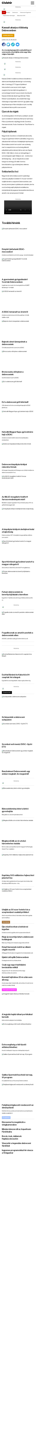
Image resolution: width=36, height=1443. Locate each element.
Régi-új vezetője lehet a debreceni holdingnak (17, 938)
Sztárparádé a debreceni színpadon (13, 718)
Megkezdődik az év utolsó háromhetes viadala (14, 842)
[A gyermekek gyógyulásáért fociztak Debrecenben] (18, 267)
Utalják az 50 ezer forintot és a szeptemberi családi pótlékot (16, 911)
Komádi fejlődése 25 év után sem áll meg (17, 978)
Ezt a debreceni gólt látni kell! (15, 402)
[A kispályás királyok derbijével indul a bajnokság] (18, 517)
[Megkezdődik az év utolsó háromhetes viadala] (18, 829)
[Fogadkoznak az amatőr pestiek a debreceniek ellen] (18, 621)
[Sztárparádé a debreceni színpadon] (18, 705)
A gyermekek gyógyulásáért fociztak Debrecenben (15, 280)
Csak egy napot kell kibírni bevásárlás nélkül (14, 966)
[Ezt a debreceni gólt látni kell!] (18, 390)
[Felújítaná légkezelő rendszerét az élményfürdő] (18, 1093)
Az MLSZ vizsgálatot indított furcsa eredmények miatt (15, 498)
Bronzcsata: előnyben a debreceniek (12, 373)
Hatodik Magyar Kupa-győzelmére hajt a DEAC (17, 433)
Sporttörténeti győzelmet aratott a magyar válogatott (18, 563)
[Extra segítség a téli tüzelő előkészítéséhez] (18, 1032)
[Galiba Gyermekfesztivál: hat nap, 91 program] (18, 1063)
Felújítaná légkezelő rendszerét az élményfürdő (18, 1106)
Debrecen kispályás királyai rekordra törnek (14, 465)
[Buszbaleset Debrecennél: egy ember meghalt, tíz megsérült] (18, 759)
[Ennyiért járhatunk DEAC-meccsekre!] (18, 237)
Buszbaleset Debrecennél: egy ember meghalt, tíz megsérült (16, 772)
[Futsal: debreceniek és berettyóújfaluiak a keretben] (18, 580)
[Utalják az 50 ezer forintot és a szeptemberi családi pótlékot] (18, 897)
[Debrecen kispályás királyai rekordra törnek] (18, 452)
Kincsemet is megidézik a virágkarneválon (13, 1123)
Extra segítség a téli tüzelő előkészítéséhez (14, 1046)
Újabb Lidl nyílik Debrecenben (15, 957)
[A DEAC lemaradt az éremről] (18, 300)
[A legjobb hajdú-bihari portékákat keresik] (18, 1002)
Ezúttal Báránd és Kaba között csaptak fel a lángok (16, 676)
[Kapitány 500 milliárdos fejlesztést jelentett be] (18, 863)
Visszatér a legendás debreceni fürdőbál (16, 1144)
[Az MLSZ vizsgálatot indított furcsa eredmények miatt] (18, 485)
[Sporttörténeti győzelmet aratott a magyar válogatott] (18, 549)
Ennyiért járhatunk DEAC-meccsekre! (13, 250)
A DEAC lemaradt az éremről (15, 312)
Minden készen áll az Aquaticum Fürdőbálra (16, 1130)
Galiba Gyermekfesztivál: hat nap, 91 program (17, 1076)
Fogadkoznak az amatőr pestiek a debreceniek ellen (17, 634)
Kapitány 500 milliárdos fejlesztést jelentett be (18, 876)
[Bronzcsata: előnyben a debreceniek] (18, 360)
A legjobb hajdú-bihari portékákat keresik (17, 1015)
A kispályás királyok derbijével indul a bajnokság (18, 530)
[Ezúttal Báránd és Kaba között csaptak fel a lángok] (18, 662)
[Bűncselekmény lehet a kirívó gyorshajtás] (18, 796)
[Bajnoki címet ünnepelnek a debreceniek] (18, 329)
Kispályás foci (8, 35)
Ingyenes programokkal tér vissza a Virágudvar (17, 1151)
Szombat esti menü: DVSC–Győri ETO (17, 745)
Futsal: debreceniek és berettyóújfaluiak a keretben (15, 593)
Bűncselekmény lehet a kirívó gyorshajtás (15, 810)
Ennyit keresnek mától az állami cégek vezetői (16, 948)
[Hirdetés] (18, 9)
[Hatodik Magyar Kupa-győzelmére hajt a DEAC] (18, 420)
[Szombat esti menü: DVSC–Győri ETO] (18, 732)
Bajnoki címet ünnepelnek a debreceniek (14, 343)
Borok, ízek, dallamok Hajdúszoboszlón (12, 1137)
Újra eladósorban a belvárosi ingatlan (15, 928)
